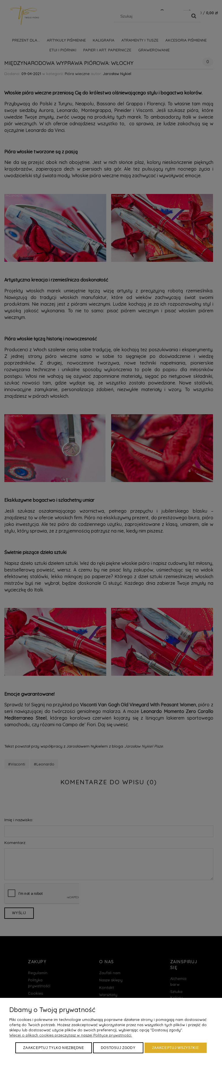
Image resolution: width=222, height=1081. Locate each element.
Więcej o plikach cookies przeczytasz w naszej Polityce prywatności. (70, 1035)
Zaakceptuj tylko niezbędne (53, 1048)
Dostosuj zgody (118, 1048)
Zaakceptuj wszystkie (175, 1048)
